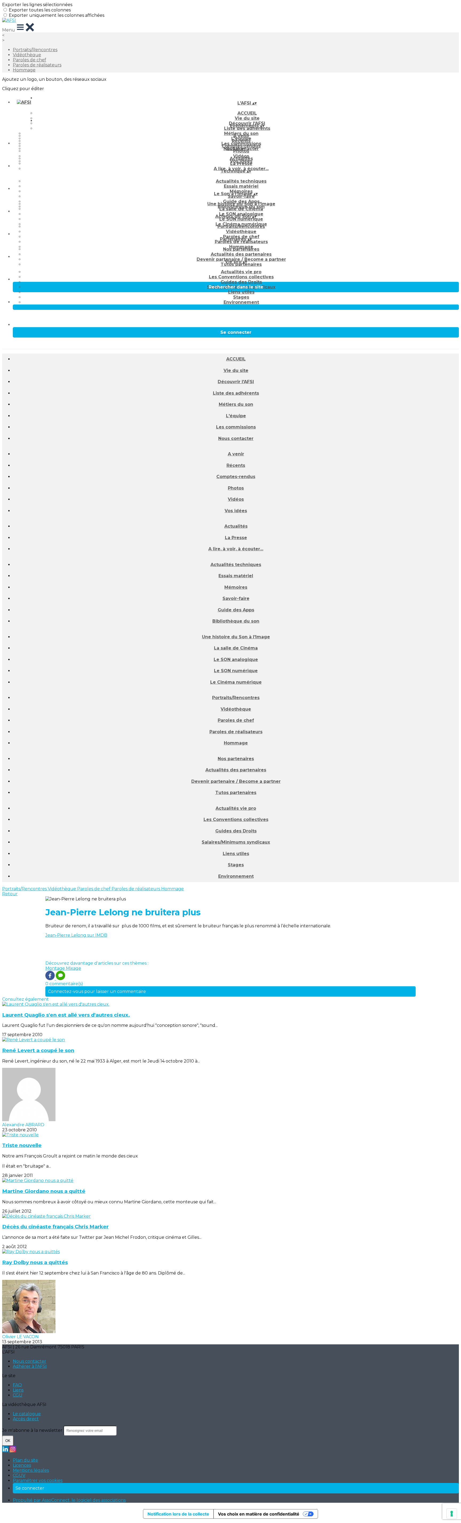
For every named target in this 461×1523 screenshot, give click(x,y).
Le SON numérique (241, 219)
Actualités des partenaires (241, 254)
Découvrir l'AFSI (236, 381)
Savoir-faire (241, 196)
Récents (241, 140)
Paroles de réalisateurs (37, 64)
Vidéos (236, 499)
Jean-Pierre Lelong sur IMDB (76, 935)
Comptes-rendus (235, 476)
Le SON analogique (236, 659)
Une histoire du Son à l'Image (241, 203)
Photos (241, 151)
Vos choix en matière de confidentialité (258, 1514)
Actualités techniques (241, 181)
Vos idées (236, 510)
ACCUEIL (247, 113)
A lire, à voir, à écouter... (235, 548)
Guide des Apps (236, 609)
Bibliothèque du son (235, 621)
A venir (241, 135)
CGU (17, 1395)
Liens (18, 1390)
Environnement (241, 302)
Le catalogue (27, 1413)
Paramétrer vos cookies (37, 1480)
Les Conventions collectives (241, 276)
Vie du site (236, 370)
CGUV (19, 1475)
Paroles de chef (29, 59)
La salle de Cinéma (241, 208)
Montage (55, 968)
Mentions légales (31, 1470)
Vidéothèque (27, 54)
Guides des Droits (241, 281)
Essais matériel (241, 186)
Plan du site (25, 1460)
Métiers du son (236, 404)
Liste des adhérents (247, 128)
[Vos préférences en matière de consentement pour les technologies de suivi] (452, 1514)
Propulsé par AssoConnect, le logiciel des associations (69, 1500)
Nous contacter (235, 438)
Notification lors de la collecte (178, 1514)
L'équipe (236, 415)
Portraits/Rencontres (35, 49)
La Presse (241, 163)
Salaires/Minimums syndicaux (236, 842)
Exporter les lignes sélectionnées (37, 4)
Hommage (24, 70)
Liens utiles (241, 292)
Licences (22, 1465)
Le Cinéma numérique (236, 682)
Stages (241, 297)
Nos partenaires (241, 249)
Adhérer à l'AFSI (30, 1366)
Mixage (73, 968)
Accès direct (26, 1418)
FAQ (17, 1385)
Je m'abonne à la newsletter (32, 1430)
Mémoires (235, 587)
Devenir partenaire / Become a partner (236, 781)
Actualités (241, 158)
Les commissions (236, 427)
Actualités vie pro (241, 271)
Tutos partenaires (241, 264)
